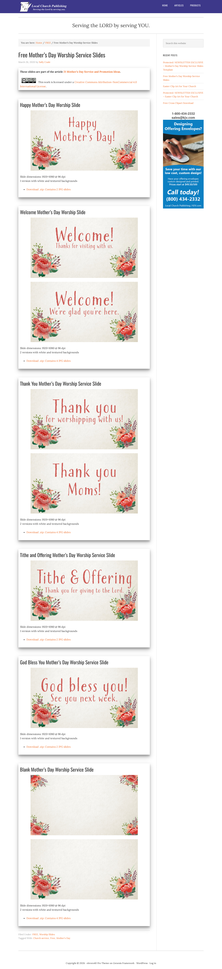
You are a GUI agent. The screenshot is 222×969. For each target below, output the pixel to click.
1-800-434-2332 (183, 113)
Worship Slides (47, 934)
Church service (41, 938)
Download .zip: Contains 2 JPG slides (48, 189)
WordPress (142, 963)
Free (52, 938)
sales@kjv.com (183, 117)
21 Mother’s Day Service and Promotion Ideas (92, 71)
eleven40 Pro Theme (98, 963)
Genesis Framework (123, 963)
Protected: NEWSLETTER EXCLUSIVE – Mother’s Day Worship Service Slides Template (183, 66)
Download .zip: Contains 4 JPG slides (48, 360)
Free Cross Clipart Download (178, 103)
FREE (35, 934)
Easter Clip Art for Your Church (179, 86)
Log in (153, 963)
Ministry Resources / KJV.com (44, 6)
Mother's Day (63, 938)
